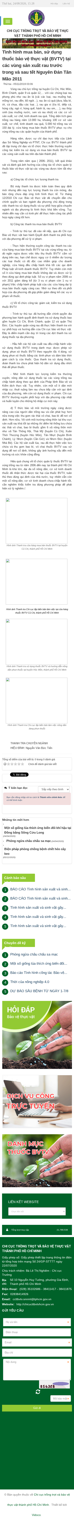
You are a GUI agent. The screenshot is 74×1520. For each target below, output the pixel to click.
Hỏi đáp (54, 3)
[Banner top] (36, 43)
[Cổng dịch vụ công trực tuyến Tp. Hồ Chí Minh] (37, 1101)
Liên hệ (66, 3)
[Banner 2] (37, 1034)
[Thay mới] (38, 1391)
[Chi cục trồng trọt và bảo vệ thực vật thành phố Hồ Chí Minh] (36, 17)
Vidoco (36, 1515)
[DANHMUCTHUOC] (37, 1161)
